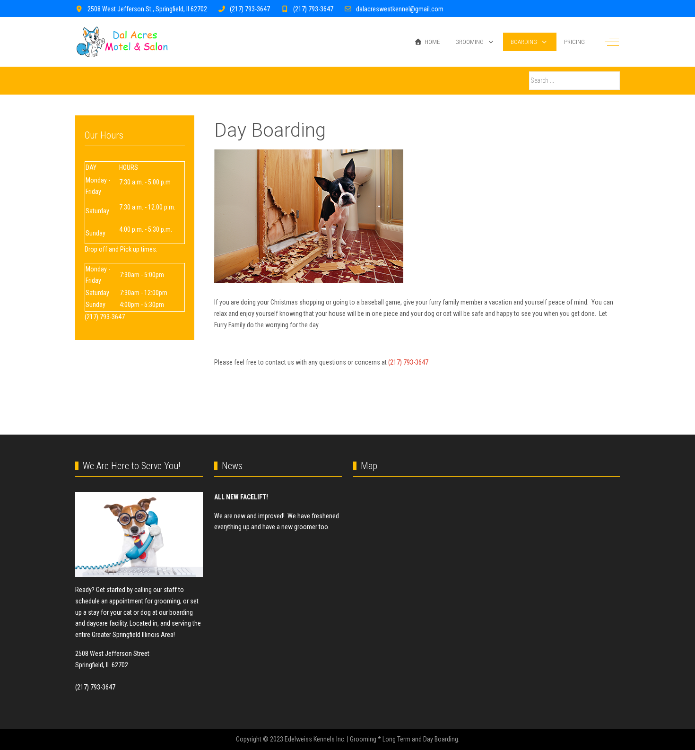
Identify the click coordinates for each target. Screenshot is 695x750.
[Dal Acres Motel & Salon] (122, 41)
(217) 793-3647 (250, 9)
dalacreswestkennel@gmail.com (399, 9)
